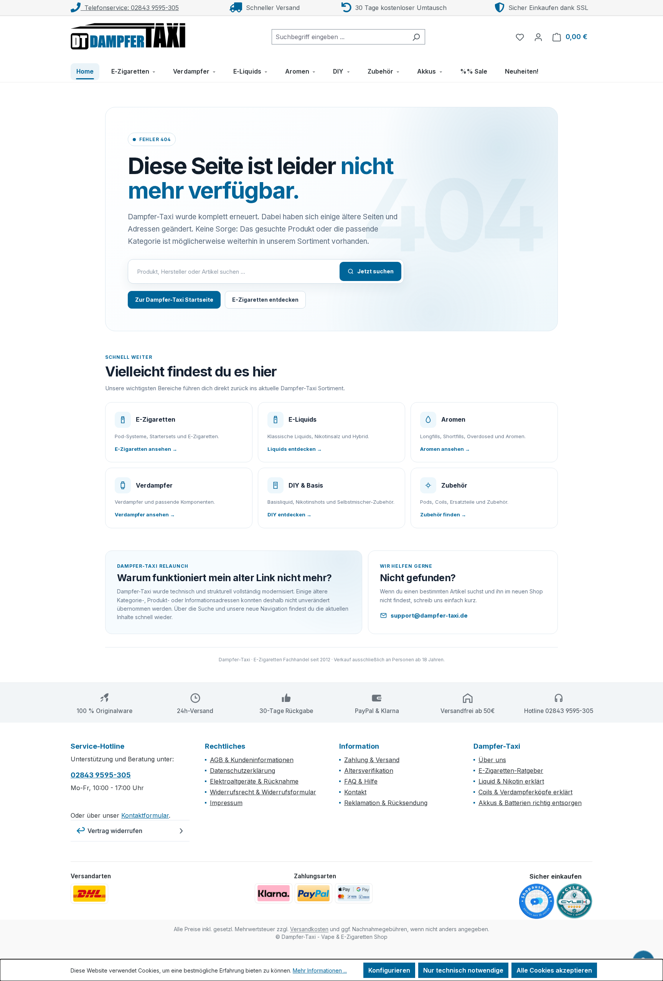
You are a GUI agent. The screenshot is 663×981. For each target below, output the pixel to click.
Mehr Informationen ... (320, 970)
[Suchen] (416, 36)
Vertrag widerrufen (114, 831)
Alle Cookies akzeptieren (554, 970)
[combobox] (339, 36)
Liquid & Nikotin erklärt (511, 781)
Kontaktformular (145, 815)
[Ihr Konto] (538, 36)
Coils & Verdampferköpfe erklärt (525, 792)
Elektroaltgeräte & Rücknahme (254, 781)
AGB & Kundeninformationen (252, 760)
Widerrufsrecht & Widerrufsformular (263, 792)
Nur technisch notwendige (463, 970)
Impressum (226, 803)
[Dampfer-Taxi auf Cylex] (574, 901)
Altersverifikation (368, 770)
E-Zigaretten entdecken (265, 299)
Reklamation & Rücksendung (385, 803)
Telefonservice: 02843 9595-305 (130, 8)
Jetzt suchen (375, 271)
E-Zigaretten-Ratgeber (510, 770)
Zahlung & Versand (371, 760)
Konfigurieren (389, 970)
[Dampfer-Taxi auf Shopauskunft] (537, 902)
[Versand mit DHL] (89, 894)
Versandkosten (309, 929)
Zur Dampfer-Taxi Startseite (174, 299)
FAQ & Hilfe (361, 781)
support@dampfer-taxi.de (429, 615)
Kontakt (355, 792)
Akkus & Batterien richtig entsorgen (530, 803)
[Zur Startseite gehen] (128, 35)
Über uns (492, 760)
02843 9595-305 (101, 775)
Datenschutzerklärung (242, 770)
